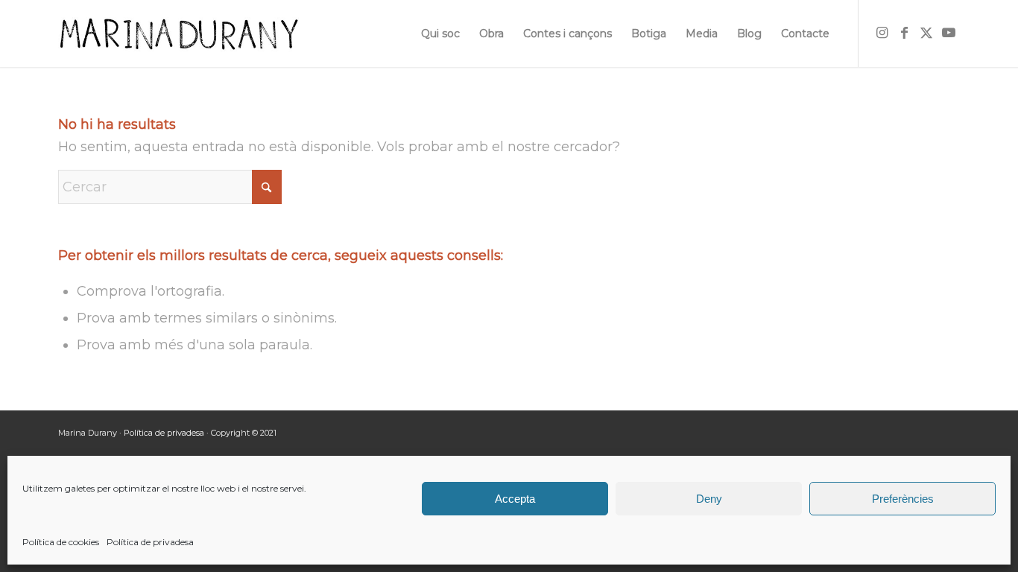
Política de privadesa (150, 541)
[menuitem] (440, 33)
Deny (709, 498)
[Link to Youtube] (949, 33)
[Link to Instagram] (881, 33)
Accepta (515, 498)
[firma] (178, 33)
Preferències (903, 498)
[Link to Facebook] (904, 33)
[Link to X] (926, 33)
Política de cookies (60, 541)
